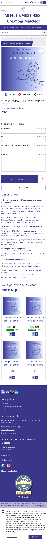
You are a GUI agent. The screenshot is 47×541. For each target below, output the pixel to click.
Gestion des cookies (7, 430)
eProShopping (22, 506)
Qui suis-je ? (6, 404)
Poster (39, 94)
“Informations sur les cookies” (30, 528)
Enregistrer (25, 94)
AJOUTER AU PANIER (20, 179)
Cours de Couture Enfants (12, 108)
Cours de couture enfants (34, 39)
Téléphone (6, 456)
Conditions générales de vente (12, 407)
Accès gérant (40, 506)
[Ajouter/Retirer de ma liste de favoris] (42, 179)
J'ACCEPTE (35, 537)
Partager (11, 94)
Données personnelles (8, 433)
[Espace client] (31, 2)
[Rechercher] (44, 32)
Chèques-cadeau (17, 39)
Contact (26, 3)
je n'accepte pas (12, 537)
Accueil (6, 39)
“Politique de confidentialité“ (19, 530)
